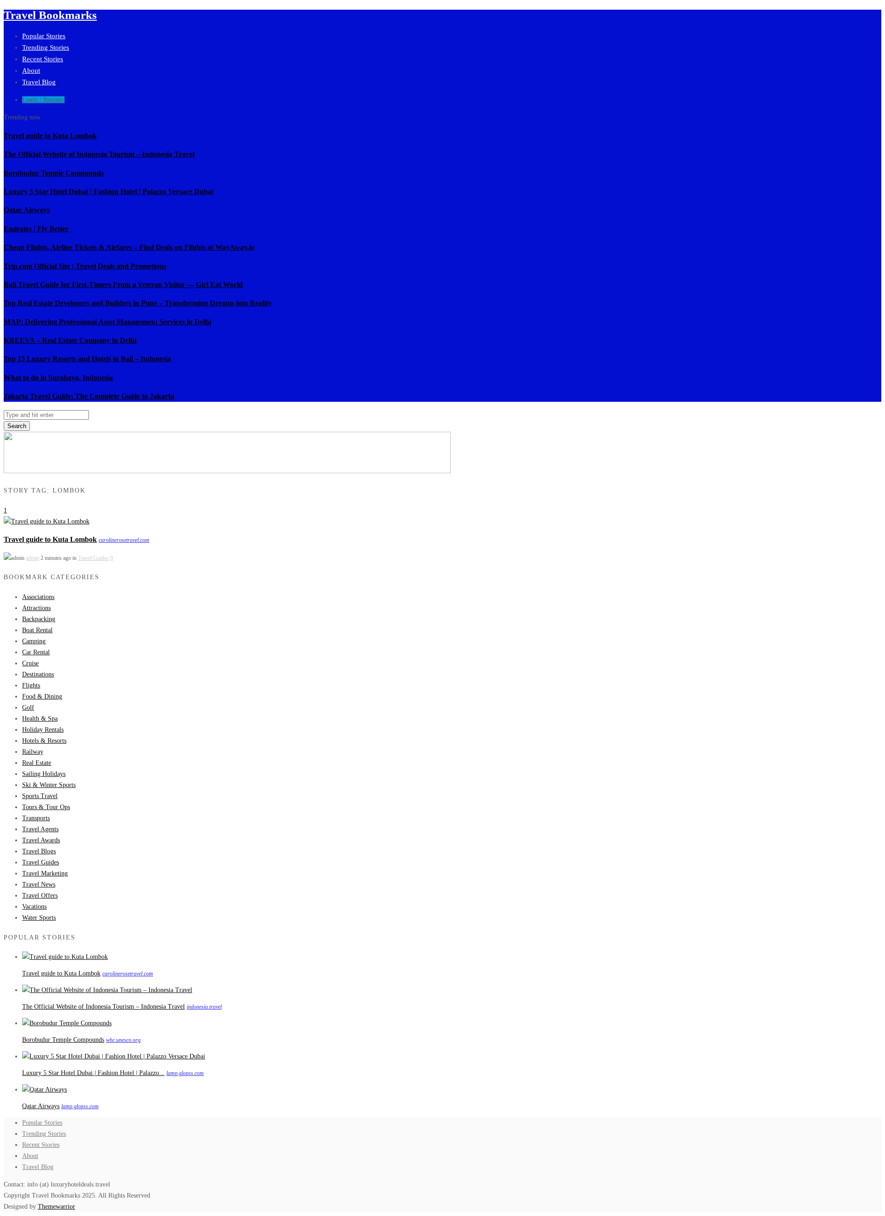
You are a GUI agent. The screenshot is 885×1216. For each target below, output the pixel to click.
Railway (32, 751)
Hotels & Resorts (44, 740)
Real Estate (36, 762)
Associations (38, 596)
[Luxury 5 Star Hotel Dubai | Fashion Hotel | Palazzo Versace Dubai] (113, 1056)
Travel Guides (93, 558)
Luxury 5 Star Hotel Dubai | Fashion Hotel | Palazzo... (93, 1072)
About (31, 70)
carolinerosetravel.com (124, 540)
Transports (36, 818)
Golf (28, 707)
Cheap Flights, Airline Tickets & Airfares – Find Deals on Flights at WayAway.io (129, 247)
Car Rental (36, 652)
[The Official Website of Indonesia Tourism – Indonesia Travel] (107, 990)
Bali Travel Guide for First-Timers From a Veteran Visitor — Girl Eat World (123, 284)
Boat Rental (37, 630)
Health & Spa (40, 718)
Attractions (36, 608)
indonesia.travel (204, 1007)
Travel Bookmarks (50, 15)
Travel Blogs (39, 851)
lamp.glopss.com (185, 1073)
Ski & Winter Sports (49, 784)
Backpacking (38, 619)
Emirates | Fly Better (36, 228)
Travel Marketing (45, 873)
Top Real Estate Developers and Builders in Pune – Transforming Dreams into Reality (138, 303)
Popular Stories (43, 36)
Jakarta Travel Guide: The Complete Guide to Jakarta (89, 396)
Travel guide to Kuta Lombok (50, 135)
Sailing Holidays (43, 773)
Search (16, 426)
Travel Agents (40, 829)
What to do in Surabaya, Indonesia (58, 377)
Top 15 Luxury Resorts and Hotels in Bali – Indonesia (87, 358)
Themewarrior (56, 1206)
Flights (31, 685)
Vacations (34, 906)
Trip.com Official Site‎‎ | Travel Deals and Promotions (85, 266)
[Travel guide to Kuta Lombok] (46, 521)
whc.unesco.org (123, 1040)
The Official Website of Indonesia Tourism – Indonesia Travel (99, 154)
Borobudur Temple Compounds (54, 173)
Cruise (30, 663)
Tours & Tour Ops (46, 807)
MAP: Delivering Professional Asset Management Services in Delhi (107, 321)
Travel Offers (40, 895)
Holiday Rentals (43, 729)
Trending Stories (45, 47)
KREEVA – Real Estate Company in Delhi (70, 340)
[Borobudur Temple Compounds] (67, 1023)
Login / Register (43, 99)
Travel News (38, 884)
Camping (34, 641)
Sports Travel (40, 796)
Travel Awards (41, 840)
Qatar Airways (27, 210)
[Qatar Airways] (44, 1089)
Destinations (38, 674)
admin (32, 558)
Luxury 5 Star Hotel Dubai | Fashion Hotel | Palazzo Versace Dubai (108, 191)
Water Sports (39, 917)
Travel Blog (39, 82)
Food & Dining (42, 696)
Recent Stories (42, 59)
